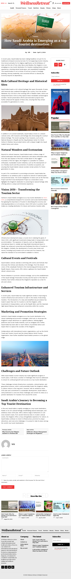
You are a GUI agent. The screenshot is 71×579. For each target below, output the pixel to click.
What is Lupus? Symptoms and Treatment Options (59, 153)
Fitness (57, 530)
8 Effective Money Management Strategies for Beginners (37, 432)
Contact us (23, 542)
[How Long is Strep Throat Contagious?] (60, 199)
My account (23, 548)
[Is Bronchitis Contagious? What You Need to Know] (60, 163)
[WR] (5, 444)
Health (24, 530)
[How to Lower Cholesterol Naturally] (60, 181)
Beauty (52, 530)
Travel (35, 36)
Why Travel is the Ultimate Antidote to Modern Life (10, 432)
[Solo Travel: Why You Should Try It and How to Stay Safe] (60, 127)
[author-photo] (2, 519)
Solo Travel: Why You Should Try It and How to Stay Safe (60, 136)
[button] (11, 3)
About (22, 539)
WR (29, 52)
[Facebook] (56, 64)
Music (66, 530)
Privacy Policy (56, 85)
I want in (59, 80)
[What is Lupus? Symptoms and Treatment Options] (60, 145)
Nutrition (45, 530)
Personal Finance (32, 530)
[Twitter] (60, 64)
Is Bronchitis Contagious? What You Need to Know (59, 171)
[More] (65, 64)
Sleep (62, 530)
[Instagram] (6, 567)
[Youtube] (12, 567)
